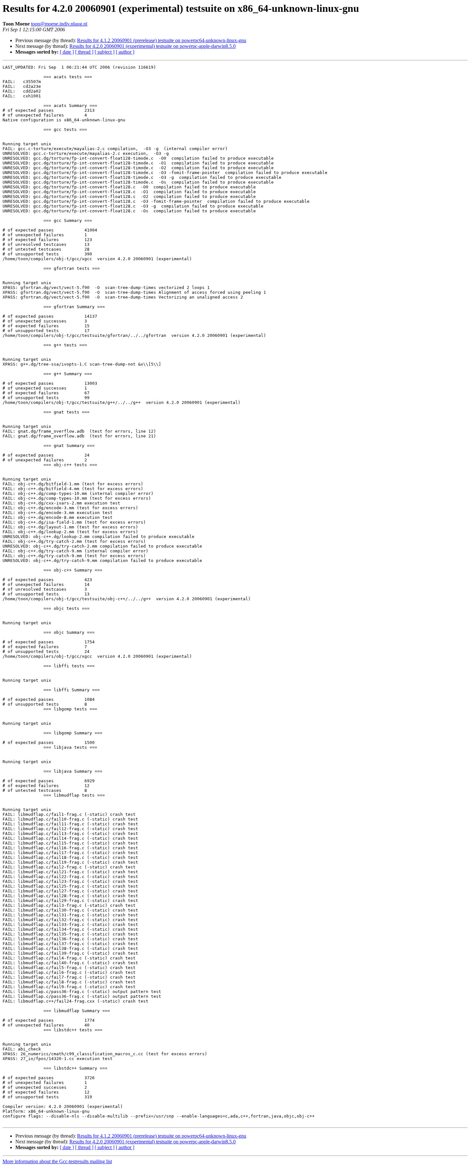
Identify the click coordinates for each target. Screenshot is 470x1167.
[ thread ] (84, 52)
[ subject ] (104, 52)
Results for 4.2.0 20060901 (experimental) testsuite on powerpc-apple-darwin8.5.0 (152, 46)
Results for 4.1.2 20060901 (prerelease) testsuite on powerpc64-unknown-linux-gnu (161, 40)
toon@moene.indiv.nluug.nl (59, 24)
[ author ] (125, 52)
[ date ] (67, 52)
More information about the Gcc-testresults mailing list (57, 1161)
